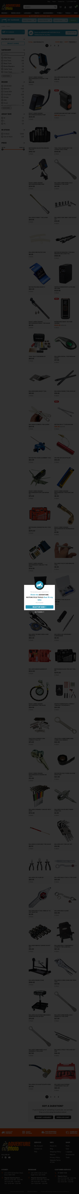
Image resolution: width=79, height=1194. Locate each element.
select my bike (39, 607)
